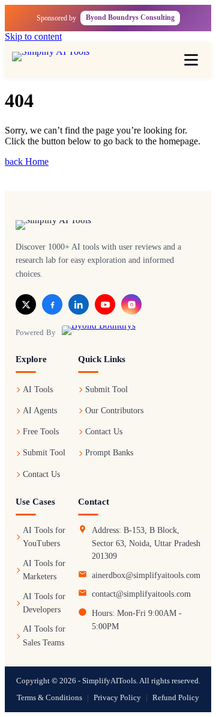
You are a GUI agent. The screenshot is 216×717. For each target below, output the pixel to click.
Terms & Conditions (49, 698)
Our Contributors (114, 410)
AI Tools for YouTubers (44, 537)
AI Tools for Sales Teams (44, 635)
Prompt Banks (109, 452)
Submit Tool (44, 452)
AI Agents (40, 410)
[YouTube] (105, 304)
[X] (26, 304)
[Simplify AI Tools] (63, 59)
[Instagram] (131, 304)
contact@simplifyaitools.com (141, 594)
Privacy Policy (117, 698)
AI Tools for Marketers (44, 570)
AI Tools (38, 389)
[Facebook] (52, 304)
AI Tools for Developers (44, 603)
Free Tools (41, 431)
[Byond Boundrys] (99, 332)
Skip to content (33, 36)
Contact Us (41, 474)
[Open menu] (191, 59)
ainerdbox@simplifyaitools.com (146, 575)
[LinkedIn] (78, 304)
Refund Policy (175, 698)
